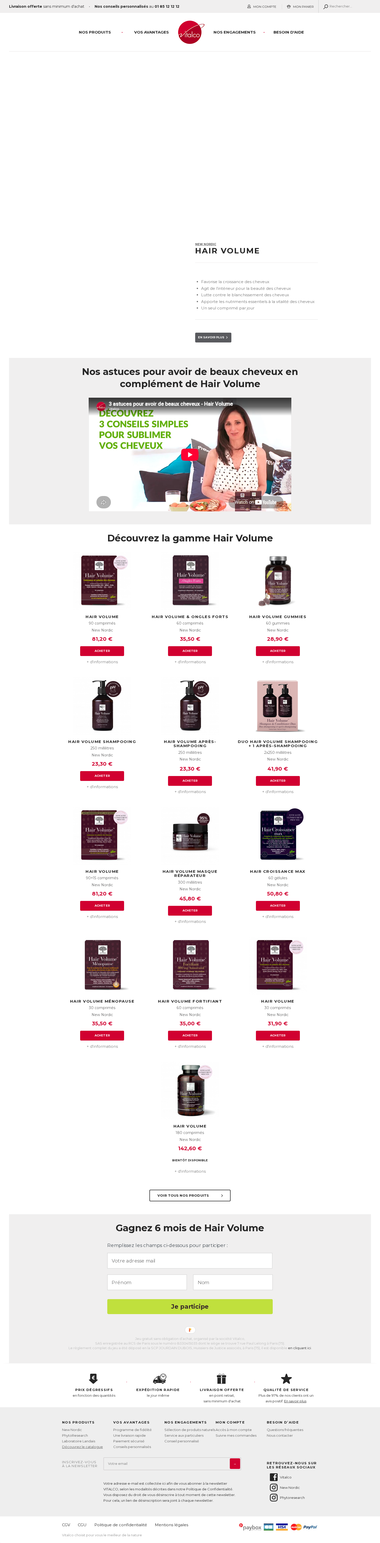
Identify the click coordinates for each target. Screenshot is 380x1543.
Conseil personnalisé (181, 1441)
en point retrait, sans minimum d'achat (222, 1395)
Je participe (190, 1306)
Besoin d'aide (288, 32)
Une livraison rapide (129, 1435)
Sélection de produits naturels (189, 1430)
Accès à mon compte (234, 1430)
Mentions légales (171, 1524)
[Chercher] (324, 6)
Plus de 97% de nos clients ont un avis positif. (286, 1395)
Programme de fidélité (132, 1430)
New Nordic (72, 1430)
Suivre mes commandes (236, 1435)
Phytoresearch (292, 1498)
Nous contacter (280, 1435)
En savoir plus (212, 337)
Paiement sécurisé (129, 1441)
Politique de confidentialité (120, 1524)
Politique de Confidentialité (209, 1489)
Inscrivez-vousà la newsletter (80, 1464)
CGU (82, 1524)
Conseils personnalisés (132, 1447)
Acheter (102, 651)
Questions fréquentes (285, 1430)
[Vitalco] (190, 41)
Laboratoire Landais (78, 1441)
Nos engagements (235, 32)
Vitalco (286, 1477)
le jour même (158, 1392)
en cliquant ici (299, 1348)
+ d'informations (102, 661)
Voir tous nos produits (183, 1195)
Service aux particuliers (183, 1435)
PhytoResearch (75, 1435)
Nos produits (95, 32)
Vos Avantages (151, 32)
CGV (66, 1524)
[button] (189, 1245)
